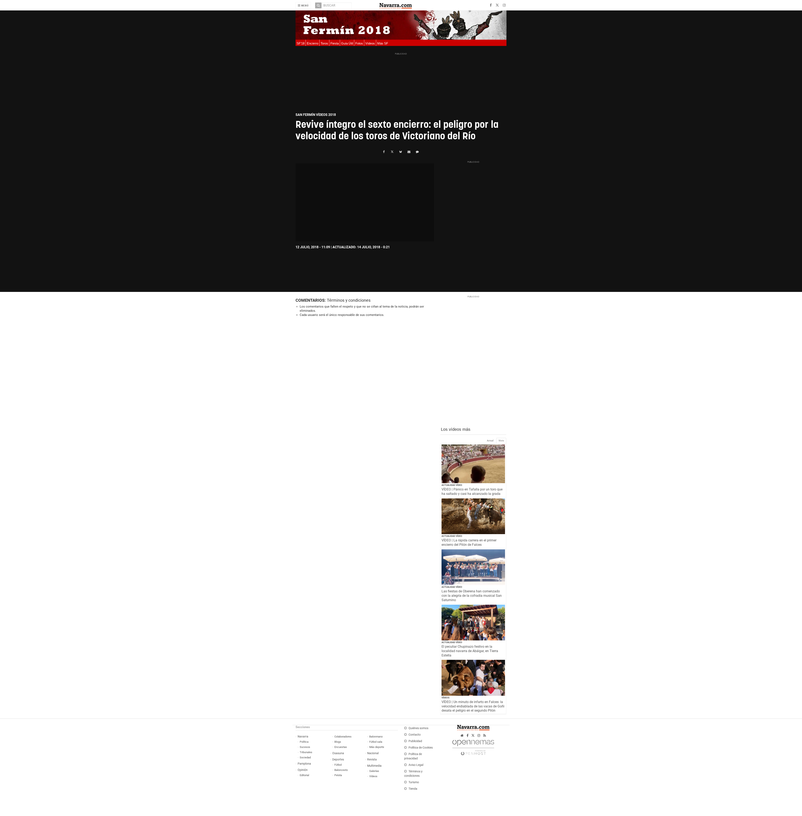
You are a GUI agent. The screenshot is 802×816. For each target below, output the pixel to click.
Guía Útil (347, 43)
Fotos (359, 43)
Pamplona (304, 763)
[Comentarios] (417, 152)
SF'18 (301, 43)
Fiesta (334, 43)
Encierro (312, 43)
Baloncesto (341, 770)
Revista (372, 759)
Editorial (304, 775)
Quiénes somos (418, 728)
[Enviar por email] (409, 152)
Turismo (414, 782)
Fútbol (338, 764)
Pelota (338, 775)
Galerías (374, 771)
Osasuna (338, 753)
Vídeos (370, 43)
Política (304, 741)
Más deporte (376, 747)
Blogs (337, 741)
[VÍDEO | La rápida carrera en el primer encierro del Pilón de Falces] (473, 516)
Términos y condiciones (349, 300)
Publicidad (415, 741)
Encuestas (340, 747)
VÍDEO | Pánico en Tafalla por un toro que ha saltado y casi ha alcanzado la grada (472, 491)
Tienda (413, 789)
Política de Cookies (421, 747)
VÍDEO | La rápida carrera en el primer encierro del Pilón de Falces (469, 542)
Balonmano (376, 736)
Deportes (338, 759)
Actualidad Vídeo (452, 485)
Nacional (373, 753)
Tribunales (306, 752)
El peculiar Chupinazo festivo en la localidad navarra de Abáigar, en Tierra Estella (470, 651)
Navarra (303, 736)
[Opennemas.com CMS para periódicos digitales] (473, 746)
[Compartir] (384, 152)
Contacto (415, 734)
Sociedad (305, 757)
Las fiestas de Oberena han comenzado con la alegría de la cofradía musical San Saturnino (472, 595)
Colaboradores (343, 736)
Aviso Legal (416, 765)
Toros (324, 43)
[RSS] (484, 735)
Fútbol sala (375, 741)
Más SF (382, 43)
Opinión (303, 770)
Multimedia (374, 766)
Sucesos (305, 747)
